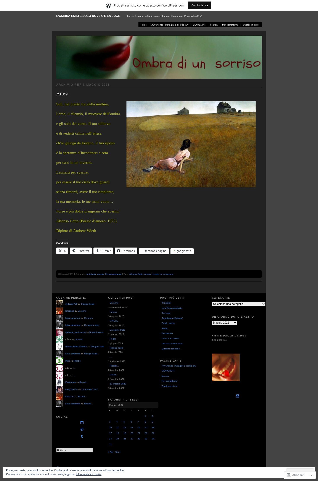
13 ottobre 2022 (89, 389)
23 (153, 433)
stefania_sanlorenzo (75, 332)
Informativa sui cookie (88, 474)
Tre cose (166, 313)
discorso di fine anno (172, 343)
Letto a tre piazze (170, 338)
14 (139, 427)
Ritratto (77, 361)
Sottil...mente (168, 323)
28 (139, 439)
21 (139, 433)
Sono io (79, 339)
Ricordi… (83, 382)
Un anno (82, 311)
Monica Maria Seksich (76, 346)
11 (117, 427)
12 (125, 427)
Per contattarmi (230, 25)
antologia (91, 274)
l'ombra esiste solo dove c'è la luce (88, 16)
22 (146, 433)
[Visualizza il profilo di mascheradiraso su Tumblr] (81, 436)
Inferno (113, 312)
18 (117, 433)
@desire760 (71, 304)
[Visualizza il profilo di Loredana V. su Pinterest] (81, 429)
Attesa (63, 93)
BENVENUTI (199, 25)
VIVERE (114, 321)
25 (117, 439)
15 (146, 427)
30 (153, 439)
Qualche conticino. (171, 348)
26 (125, 439)
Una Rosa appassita (172, 308)
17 (110, 433)
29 (146, 439)
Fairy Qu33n (71, 389)
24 (110, 439)
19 (125, 433)
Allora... (165, 328)
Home (144, 25)
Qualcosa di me (251, 25)
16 (153, 427)
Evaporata (70, 382)
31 (110, 444)
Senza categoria (113, 274)
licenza (214, 25)
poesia (100, 274)
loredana (69, 311)
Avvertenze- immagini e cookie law (169, 25)
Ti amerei (166, 303)
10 (110, 427)
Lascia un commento (163, 274)
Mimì (67, 361)
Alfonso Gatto (136, 274)
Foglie (113, 339)
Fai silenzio (167, 333)
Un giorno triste (91, 325)
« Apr (110, 452)
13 (132, 427)
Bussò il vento (96, 332)
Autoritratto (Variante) (172, 318)
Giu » (118, 452)
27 (132, 439)
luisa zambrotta (72, 318)
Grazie (113, 374)
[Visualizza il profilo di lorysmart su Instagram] (81, 422)
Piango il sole (88, 304)
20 (132, 433)
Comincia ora (199, 5)
